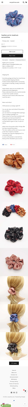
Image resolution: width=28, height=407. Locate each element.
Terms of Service (14, 383)
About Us (14, 372)
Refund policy (14, 386)
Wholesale (14, 379)
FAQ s (14, 388)
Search (14, 370)
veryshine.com (14, 2)
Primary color (5, 41)
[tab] (5, 60)
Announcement (14, 377)
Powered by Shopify (20, 397)
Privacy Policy (14, 381)
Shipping (3, 46)
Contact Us (14, 374)
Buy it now (12, 55)
